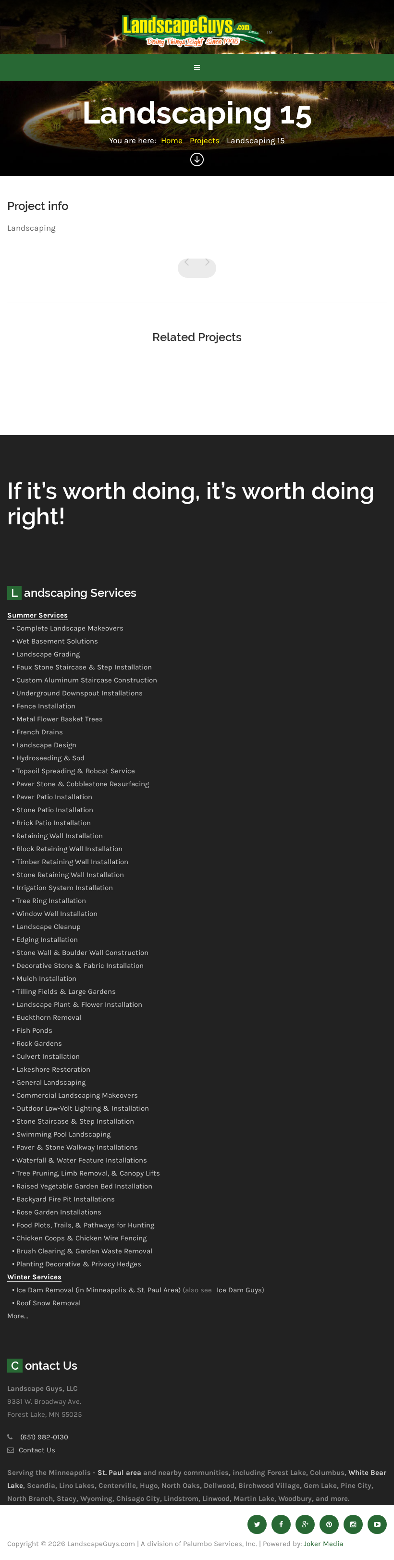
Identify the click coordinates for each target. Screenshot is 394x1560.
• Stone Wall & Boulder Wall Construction (80, 952)
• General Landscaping (49, 1082)
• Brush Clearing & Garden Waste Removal (82, 1251)
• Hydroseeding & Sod (48, 758)
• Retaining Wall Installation (57, 835)
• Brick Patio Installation (51, 822)
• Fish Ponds (32, 1030)
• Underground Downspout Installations (77, 693)
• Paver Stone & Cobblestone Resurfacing (80, 784)
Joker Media (323, 1543)
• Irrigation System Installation (62, 887)
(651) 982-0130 (44, 1437)
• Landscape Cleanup (46, 926)
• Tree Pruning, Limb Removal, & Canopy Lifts (86, 1173)
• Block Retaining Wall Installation (67, 848)
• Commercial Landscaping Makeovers (75, 1095)
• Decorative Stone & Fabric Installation (78, 965)
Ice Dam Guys (239, 1290)
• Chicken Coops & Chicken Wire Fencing (79, 1238)
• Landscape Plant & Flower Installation (77, 1004)
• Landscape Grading (46, 654)
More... (17, 1316)
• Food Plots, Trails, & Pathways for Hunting (83, 1225)
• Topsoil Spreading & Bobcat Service (73, 771)
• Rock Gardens (37, 1043)
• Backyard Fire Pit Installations (63, 1199)
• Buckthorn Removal (46, 1017)
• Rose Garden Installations (56, 1212)
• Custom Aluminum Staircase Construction (84, 680)
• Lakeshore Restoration (51, 1069)
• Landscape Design (44, 745)
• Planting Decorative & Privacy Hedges (76, 1264)
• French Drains (37, 732)
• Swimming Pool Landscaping (61, 1134)
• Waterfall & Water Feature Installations (79, 1160)
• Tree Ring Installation (49, 900)
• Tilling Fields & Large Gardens (64, 991)
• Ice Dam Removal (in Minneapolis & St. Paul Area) (96, 1290)
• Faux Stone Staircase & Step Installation (82, 667)
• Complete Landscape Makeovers (67, 628)
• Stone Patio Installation (52, 809)
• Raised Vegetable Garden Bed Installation (82, 1186)
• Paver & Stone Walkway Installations (75, 1147)
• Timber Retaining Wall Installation (70, 861)
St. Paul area (119, 1472)
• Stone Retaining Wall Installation (68, 874)
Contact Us (37, 1450)
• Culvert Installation (46, 1056)
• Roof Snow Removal (46, 1303)
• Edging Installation (45, 939)
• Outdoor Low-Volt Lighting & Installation (80, 1108)
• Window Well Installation (55, 913)
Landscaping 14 (187, 268)
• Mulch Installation (44, 978)
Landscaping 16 (206, 268)
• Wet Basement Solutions (55, 641)
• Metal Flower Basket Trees (57, 719)
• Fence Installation (43, 706)
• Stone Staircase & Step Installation (73, 1121)
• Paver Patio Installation (52, 796)
